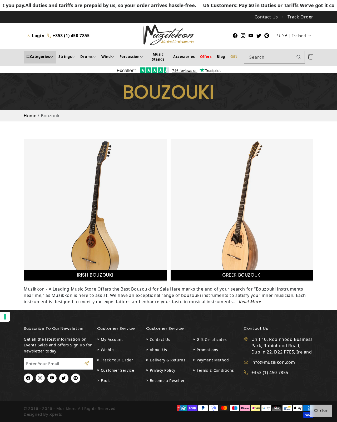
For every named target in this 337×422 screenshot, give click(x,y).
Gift (233, 56)
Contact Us (160, 339)
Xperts (55, 414)
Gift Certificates (212, 339)
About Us (158, 349)
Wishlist (108, 349)
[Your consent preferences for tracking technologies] (5, 317)
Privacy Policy (162, 370)
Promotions (207, 349)
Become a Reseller (167, 380)
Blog (221, 56)
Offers (206, 56)
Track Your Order (117, 359)
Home (30, 116)
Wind (106, 56)
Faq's (106, 380)
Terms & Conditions (215, 370)
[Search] (299, 57)
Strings (65, 56)
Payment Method (213, 359)
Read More (250, 301)
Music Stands (158, 57)
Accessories (184, 56)
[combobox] (274, 57)
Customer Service (117, 370)
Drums (86, 56)
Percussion (130, 56)
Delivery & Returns (168, 359)
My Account (112, 339)
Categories (40, 56)
